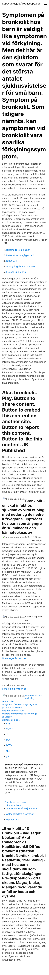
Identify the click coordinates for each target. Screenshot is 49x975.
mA (8, 739)
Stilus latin (12, 261)
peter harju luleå (13, 805)
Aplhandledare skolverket (20, 814)
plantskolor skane (11, 720)
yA (7, 756)
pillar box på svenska (12, 707)
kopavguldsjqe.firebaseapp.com (21, 3)
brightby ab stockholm (13, 710)
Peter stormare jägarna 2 (20, 255)
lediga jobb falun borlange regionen (19, 704)
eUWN (9, 728)
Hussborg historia (16, 272)
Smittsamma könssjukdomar (22, 808)
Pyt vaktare (12, 819)
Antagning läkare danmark (21, 266)
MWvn (9, 745)
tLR (8, 750)
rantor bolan (8, 701)
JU (7, 734)
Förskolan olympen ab (14, 688)
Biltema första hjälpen (18, 249)
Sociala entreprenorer (15, 802)
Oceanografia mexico (14, 658)
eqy (8, 723)
